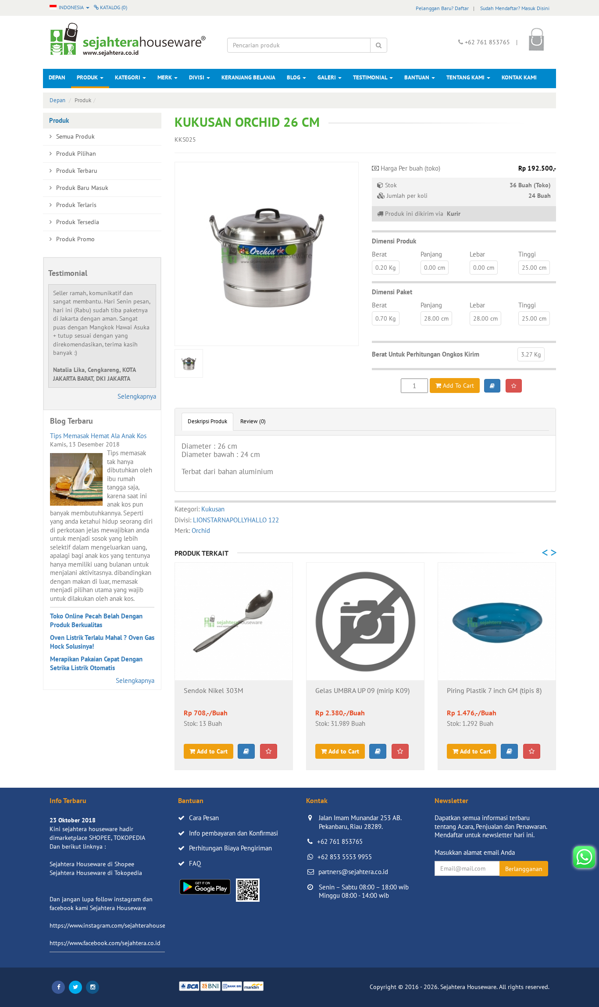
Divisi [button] (197, 77)
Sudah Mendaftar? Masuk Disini (514, 8)
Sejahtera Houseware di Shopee (92, 864)
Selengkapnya (137, 396)
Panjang (431, 254)
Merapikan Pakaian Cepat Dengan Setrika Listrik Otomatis (96, 663)
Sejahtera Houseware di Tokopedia (96, 873)
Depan (57, 77)
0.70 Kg (385, 318)
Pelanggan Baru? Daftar (442, 8)
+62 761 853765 (340, 841)
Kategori (128, 77)
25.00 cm (534, 267)
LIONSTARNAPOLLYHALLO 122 (236, 520)
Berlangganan (523, 869)
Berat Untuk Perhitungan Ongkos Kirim (425, 354)
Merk (165, 77)
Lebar (477, 254)
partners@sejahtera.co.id (353, 872)
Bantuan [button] (417, 77)
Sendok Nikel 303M (213, 691)
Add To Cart (457, 385)
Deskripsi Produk (207, 421)
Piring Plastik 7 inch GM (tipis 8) (494, 691)
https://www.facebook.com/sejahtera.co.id (105, 943)
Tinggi (527, 254)
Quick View (233, 666)
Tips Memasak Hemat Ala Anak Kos (98, 436)
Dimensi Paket (392, 292)
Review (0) (253, 421)
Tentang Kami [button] (466, 77)
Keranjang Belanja (248, 77)
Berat (379, 254)
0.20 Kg (385, 267)
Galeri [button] (327, 77)
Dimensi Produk (394, 241)
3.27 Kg (531, 354)
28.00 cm (436, 318)
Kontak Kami (519, 77)
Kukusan (213, 509)
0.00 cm (434, 267)
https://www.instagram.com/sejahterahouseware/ (115, 925)
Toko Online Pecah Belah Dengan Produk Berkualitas (96, 620)
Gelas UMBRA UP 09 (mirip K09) (362, 691)
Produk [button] (88, 77)
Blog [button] (294, 77)
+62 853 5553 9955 (344, 857)
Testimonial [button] (371, 77)
